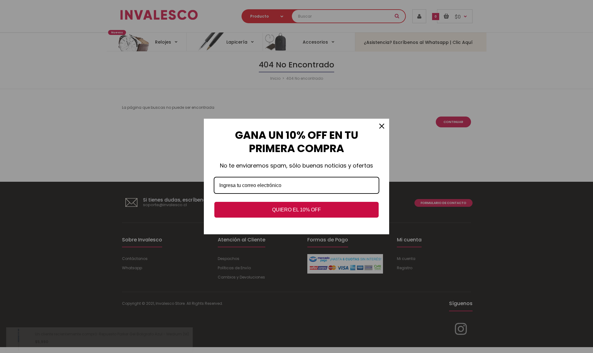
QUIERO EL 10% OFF (296, 209)
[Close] (381, 126)
